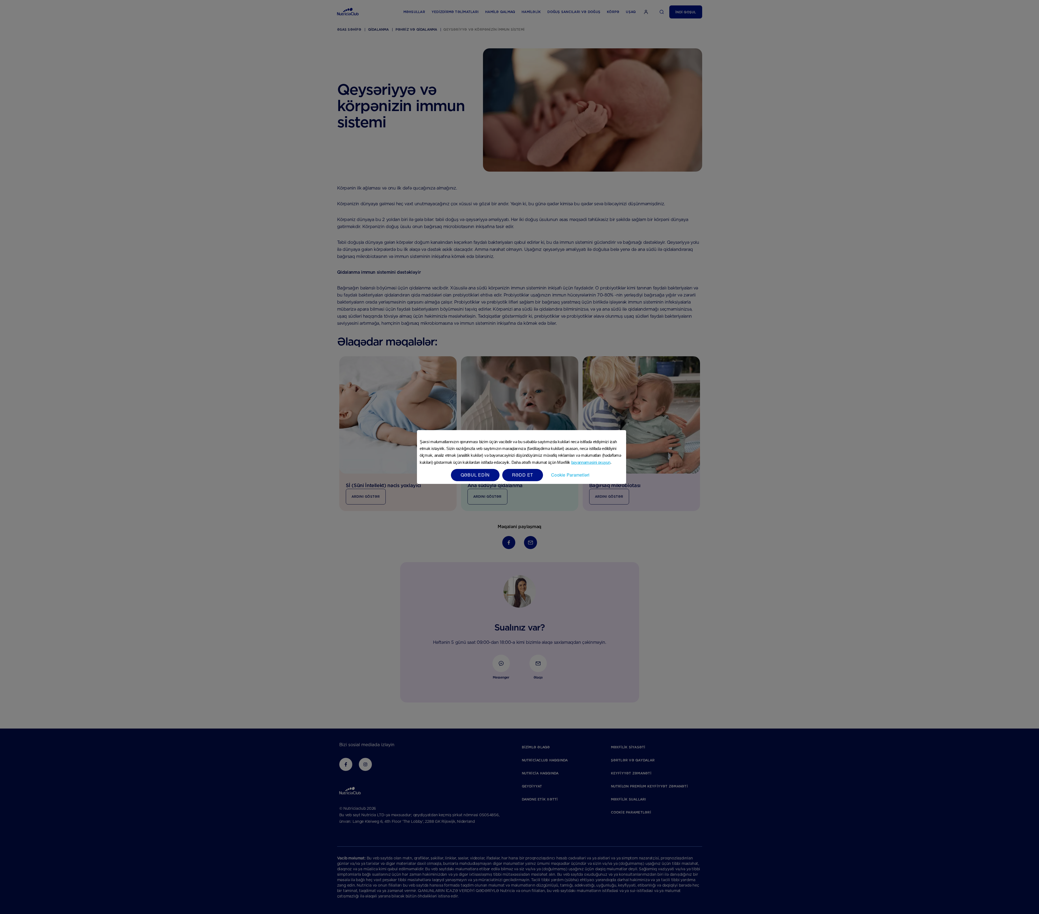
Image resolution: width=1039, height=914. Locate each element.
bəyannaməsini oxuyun (590, 462)
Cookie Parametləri (570, 475)
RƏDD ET (522, 475)
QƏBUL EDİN (475, 475)
